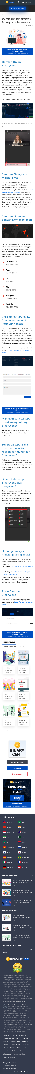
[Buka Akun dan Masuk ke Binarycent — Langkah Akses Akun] (23, 710)
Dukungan (25, 1041)
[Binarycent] (17, 757)
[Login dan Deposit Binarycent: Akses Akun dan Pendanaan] (6, 917)
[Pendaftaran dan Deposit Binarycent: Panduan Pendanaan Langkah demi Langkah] (9, 658)
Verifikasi (26, 1044)
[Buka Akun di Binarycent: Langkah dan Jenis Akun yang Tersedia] (6, 927)
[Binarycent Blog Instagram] (26, 1071)
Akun (18, 1048)
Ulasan (5, 1044)
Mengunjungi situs (17, 762)
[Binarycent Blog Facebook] (13, 1071)
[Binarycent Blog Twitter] (17, 1071)
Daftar (18, 1038)
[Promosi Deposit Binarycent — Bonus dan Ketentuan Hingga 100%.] (6, 902)
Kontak (5, 1051)
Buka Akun (17, 768)
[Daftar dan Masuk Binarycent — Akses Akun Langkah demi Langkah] (23, 684)
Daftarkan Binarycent (17, 8)
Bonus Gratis (17, 774)
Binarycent (6, 1035)
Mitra (24, 1048)
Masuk (5, 1048)
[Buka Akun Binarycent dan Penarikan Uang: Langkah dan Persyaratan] (6, 892)
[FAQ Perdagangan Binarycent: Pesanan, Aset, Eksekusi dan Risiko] (9, 684)
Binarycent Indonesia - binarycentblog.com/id (10, 1064)
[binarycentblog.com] (9, 2)
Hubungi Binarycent (9, 1068)
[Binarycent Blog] (17, 960)
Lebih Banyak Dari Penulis (14, 646)
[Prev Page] (3, 730)
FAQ (21, 1051)
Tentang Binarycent (19, 1035)
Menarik (25, 1038)
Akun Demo (7, 1054)
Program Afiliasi (8, 1038)
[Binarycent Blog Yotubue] (20, 1071)
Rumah (4, 15)
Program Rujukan (19, 1054)
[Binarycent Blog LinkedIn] (23, 1071)
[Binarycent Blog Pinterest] (30, 1071)
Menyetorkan (15, 1041)
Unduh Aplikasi (15, 1044)
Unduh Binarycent (9, 1057)
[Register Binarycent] (17, 790)
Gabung (6, 1041)
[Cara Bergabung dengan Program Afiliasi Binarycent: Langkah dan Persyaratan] (9, 710)
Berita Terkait (9, 642)
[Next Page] (7, 730)
